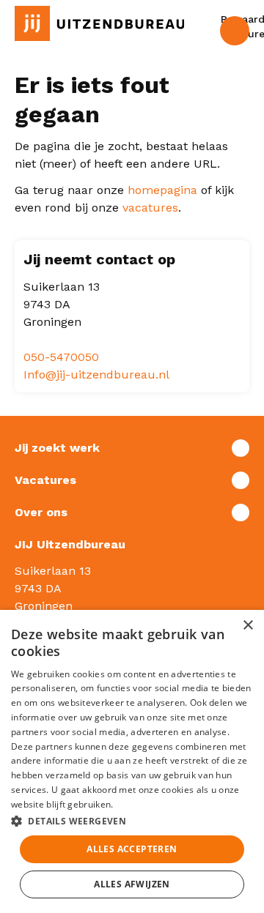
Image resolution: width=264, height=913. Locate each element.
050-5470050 (61, 357)
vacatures (150, 208)
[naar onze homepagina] (99, 23)
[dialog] (132, 761)
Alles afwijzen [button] (132, 884)
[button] (132, 821)
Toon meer (132, 448)
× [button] (247, 625)
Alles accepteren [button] (132, 849)
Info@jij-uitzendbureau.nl (96, 374)
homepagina (162, 190)
